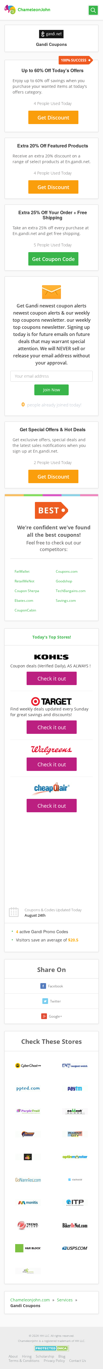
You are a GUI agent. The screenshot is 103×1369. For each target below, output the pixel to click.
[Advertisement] (51, 856)
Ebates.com (24, 600)
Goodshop (64, 581)
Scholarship (45, 1356)
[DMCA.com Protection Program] (51, 1348)
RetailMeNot (24, 581)
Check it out (51, 678)
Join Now (51, 389)
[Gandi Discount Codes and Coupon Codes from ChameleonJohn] (28, 9)
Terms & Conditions (24, 1360)
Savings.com (66, 600)
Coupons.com (67, 571)
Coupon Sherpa (27, 590)
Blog (61, 1356)
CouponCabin (25, 610)
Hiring (26, 1356)
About (13, 1356)
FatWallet (22, 571)
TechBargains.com (71, 590)
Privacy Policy (54, 1360)
